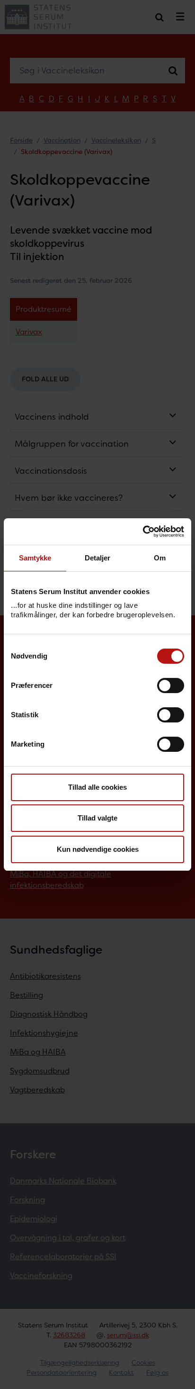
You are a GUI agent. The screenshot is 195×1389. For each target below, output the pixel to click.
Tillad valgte (97, 818)
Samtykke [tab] (35, 558)
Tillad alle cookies (97, 787)
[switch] (170, 685)
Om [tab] (160, 558)
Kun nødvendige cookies (98, 849)
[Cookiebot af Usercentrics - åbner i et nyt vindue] (142, 531)
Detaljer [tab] (98, 558)
